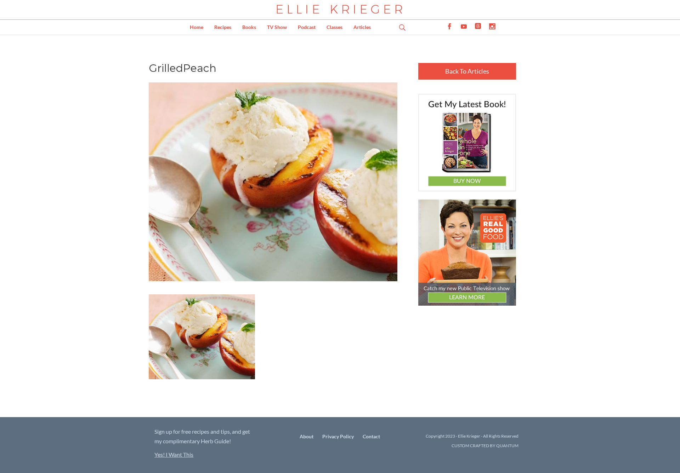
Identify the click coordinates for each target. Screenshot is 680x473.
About (306, 436)
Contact (371, 436)
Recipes (222, 27)
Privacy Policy (338, 436)
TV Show (277, 27)
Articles (362, 27)
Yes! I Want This (173, 454)
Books (249, 27)
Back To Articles (467, 71)
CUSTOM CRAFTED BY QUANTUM (485, 445)
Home (196, 27)
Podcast (307, 27)
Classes (334, 27)
